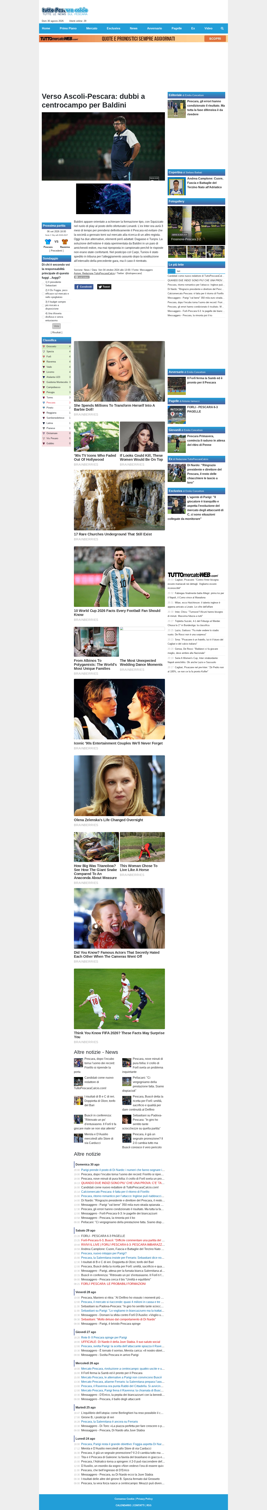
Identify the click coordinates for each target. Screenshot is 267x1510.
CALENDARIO (123, 1505)
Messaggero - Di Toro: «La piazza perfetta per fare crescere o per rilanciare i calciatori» (137, 1426)
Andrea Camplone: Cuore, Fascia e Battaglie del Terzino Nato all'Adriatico (128, 1249)
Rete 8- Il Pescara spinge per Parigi (104, 1337)
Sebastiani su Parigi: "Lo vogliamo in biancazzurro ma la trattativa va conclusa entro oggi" (138, 1310)
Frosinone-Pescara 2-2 (186, 239)
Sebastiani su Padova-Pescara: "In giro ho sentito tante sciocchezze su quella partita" (136, 1306)
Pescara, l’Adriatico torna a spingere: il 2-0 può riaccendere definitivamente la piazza (135, 1461)
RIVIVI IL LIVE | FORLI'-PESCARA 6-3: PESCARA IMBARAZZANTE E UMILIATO (134, 1244)
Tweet (106, 286)
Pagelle (174, 401)
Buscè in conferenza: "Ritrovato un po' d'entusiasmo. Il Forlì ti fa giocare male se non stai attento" (143, 1275)
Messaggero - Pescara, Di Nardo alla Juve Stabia (113, 1430)
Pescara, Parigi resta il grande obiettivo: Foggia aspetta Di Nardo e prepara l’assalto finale (139, 1444)
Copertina (175, 172)
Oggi (171, 271)
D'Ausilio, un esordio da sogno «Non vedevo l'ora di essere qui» (122, 1465)
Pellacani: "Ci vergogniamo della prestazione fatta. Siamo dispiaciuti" (125, 1222)
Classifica (49, 340)
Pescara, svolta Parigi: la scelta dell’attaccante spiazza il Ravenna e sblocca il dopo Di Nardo (141, 1346)
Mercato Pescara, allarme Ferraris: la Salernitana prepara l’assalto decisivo (129, 1381)
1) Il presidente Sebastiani (53, 284)
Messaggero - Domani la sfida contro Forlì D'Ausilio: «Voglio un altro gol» (128, 1315)
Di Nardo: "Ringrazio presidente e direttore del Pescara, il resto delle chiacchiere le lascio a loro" (143, 1200)
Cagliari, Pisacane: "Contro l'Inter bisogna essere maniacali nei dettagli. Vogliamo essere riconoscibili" (193, 583)
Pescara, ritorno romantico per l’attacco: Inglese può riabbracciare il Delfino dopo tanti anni (139, 1196)
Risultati (56, 332)
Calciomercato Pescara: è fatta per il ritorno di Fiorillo (115, 1191)
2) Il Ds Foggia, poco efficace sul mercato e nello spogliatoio (57, 293)
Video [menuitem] (209, 28)
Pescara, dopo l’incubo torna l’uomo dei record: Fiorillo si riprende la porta (128, 1174)
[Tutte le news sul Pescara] (65, 11)
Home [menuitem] (46, 28)
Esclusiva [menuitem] (113, 28)
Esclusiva (175, 490)
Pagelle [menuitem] (177, 28)
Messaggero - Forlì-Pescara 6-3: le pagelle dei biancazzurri (119, 1213)
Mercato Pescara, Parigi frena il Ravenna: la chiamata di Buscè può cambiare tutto (134, 1390)
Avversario (176, 372)
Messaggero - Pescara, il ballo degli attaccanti (110, 1399)
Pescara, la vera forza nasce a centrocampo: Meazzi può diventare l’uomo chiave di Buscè (139, 1483)
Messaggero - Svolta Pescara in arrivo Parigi (110, 1354)
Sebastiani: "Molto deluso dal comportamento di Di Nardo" (118, 1319)
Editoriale (175, 95)
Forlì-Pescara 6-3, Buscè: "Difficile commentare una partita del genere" (126, 1240)
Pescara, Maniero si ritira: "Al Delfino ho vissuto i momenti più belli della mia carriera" (136, 1297)
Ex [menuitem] (193, 28)
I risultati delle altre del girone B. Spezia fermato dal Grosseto (120, 1478)
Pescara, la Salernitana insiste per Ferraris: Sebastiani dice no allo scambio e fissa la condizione (143, 1257)
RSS (149, 1505)
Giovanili (175, 430)
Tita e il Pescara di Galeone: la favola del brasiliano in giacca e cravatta (127, 1457)
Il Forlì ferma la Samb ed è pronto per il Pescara (111, 1373)
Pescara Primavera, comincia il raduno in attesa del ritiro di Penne (206, 440)
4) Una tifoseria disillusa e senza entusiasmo (54, 317)
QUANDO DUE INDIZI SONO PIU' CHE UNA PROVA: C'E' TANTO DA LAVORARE (135, 1183)
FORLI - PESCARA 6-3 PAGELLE (103, 1235)
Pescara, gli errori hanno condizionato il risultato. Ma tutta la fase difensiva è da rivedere (137, 1209)
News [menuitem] (133, 28)
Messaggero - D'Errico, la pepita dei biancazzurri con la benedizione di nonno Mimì (134, 1394)
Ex (170, 459)
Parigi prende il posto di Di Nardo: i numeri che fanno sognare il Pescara (127, 1169)
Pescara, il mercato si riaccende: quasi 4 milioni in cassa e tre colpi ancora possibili (134, 1301)
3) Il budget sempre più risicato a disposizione (55, 305)
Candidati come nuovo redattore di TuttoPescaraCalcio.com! (94, 1083)
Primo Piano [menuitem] (68, 28)
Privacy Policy (144, 1498)
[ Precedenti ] (56, 250)
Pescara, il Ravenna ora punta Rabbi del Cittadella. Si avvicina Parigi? (126, 1386)
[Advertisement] (119, 315)
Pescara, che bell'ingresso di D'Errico (105, 1470)
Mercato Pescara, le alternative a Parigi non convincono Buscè (121, 1377)
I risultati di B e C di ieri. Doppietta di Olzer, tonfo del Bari (99, 1101)
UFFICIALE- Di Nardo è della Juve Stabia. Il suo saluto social (120, 1341)
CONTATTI (139, 1505)
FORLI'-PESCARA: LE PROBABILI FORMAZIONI (113, 1283)
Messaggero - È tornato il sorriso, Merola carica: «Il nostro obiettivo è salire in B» (132, 1350)
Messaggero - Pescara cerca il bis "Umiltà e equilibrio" (116, 1279)
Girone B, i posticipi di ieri (97, 1417)
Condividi (85, 286)
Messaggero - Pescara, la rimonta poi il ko (108, 1217)
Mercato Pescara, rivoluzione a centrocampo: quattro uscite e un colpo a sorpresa (133, 1368)
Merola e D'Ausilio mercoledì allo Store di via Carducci (98, 1138)
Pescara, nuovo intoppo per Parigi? (104, 1253)
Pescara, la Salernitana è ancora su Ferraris (109, 1421)
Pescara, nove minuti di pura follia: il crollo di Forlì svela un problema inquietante (133, 1178)
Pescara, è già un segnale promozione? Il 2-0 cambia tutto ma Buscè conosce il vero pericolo (141, 1452)
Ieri (178, 271)
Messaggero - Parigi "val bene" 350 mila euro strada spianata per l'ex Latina (130, 1204)
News (87, 270)
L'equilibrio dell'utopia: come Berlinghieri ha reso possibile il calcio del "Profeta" (132, 1412)
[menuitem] (222, 28)
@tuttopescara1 (133, 273)
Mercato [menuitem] (91, 28)
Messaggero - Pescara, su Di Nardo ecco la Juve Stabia (117, 1474)
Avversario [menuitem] (154, 28)
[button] (56, 326)
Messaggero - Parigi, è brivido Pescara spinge (111, 1323)
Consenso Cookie (124, 1498)
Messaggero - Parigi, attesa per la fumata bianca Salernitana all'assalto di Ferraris (133, 1270)
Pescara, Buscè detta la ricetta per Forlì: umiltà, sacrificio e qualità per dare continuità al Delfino (142, 1266)
